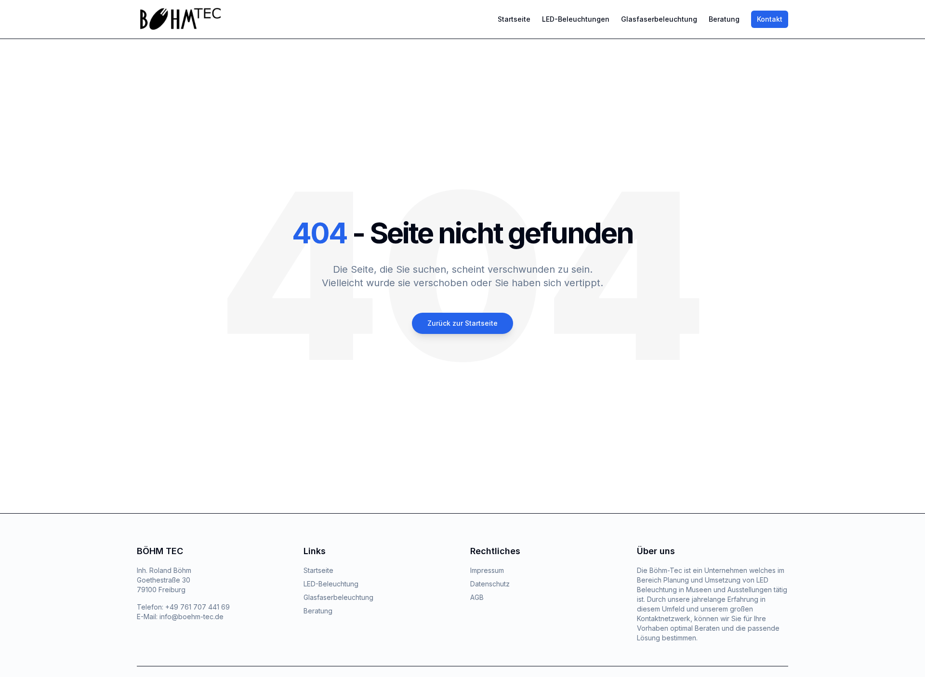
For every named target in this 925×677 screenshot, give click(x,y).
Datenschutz (490, 584)
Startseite (514, 19)
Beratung (724, 19)
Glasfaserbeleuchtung (659, 19)
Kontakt (769, 19)
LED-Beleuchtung (331, 584)
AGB (477, 597)
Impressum (487, 570)
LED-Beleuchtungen (575, 19)
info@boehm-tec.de (191, 616)
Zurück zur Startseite (462, 323)
